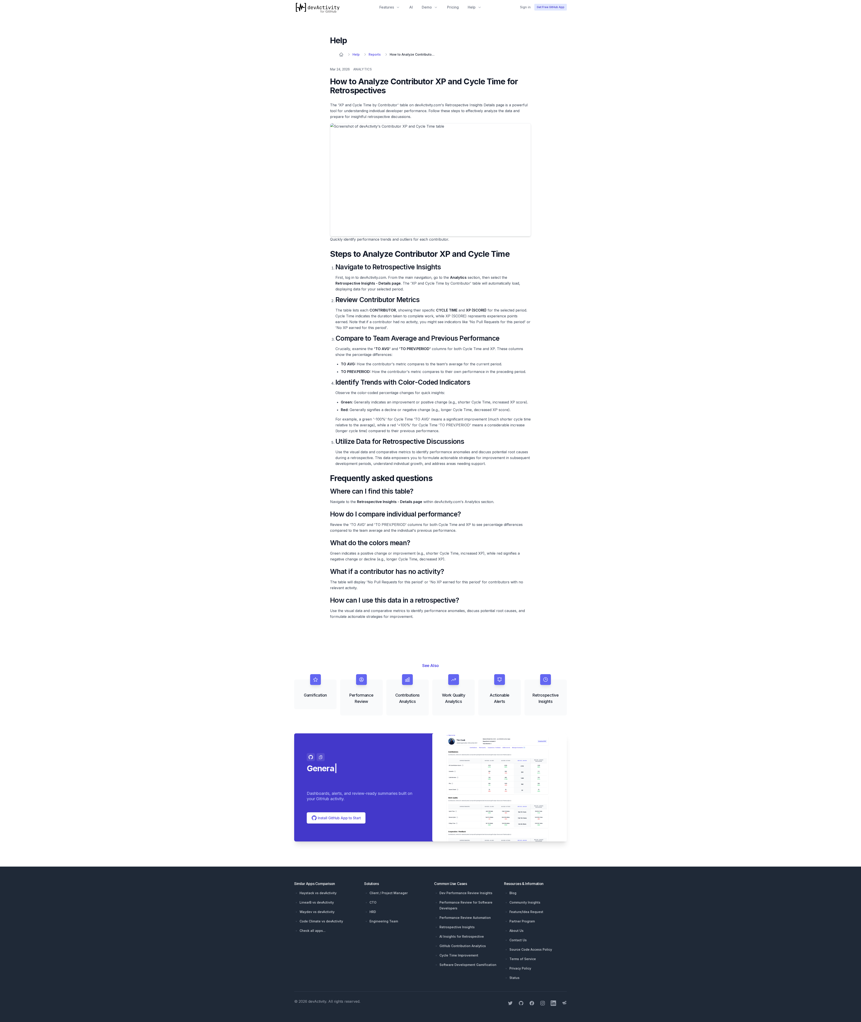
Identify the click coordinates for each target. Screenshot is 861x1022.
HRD (373, 912)
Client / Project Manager (389, 893)
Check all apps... (313, 931)
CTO (373, 902)
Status (514, 978)
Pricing (453, 7)
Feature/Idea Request (526, 912)
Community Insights (524, 902)
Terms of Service (522, 959)
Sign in (525, 7)
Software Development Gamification (467, 965)
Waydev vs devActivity (317, 912)
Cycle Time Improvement (458, 955)
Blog (512, 893)
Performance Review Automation (465, 918)
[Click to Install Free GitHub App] (499, 787)
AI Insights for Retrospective (461, 936)
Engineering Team (384, 921)
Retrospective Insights (457, 927)
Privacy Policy (520, 968)
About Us (516, 931)
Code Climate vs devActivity (321, 921)
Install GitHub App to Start (339, 818)
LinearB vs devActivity (317, 902)
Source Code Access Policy (530, 949)
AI (411, 7)
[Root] (341, 54)
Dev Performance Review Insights (465, 893)
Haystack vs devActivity (318, 893)
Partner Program (522, 921)
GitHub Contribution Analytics (462, 946)
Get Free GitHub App (550, 7)
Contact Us (518, 940)
